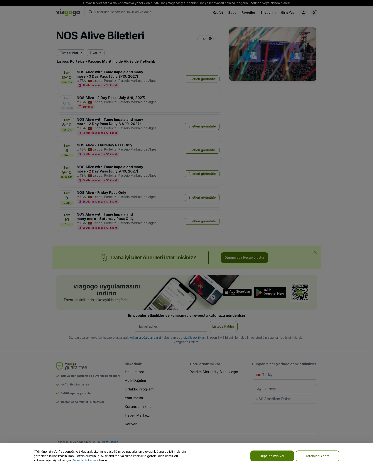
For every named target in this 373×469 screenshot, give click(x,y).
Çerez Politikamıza (85, 460)
